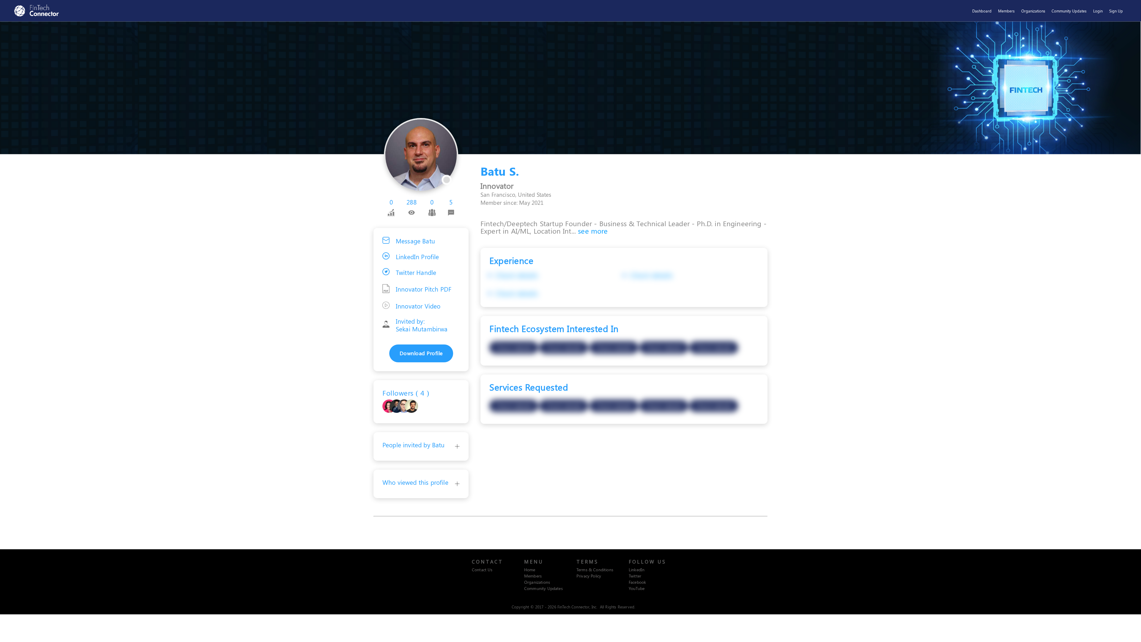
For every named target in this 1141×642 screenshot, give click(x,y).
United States (534, 194)
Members (1006, 10)
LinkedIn (636, 569)
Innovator (496, 185)
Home (529, 569)
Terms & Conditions (594, 569)
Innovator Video (418, 306)
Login (1098, 10)
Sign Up (1116, 10)
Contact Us (482, 569)
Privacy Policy (588, 576)
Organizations (1033, 10)
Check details (516, 275)
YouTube (636, 588)
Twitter (635, 576)
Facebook (637, 582)
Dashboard (982, 10)
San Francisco (497, 194)
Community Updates (1069, 10)
